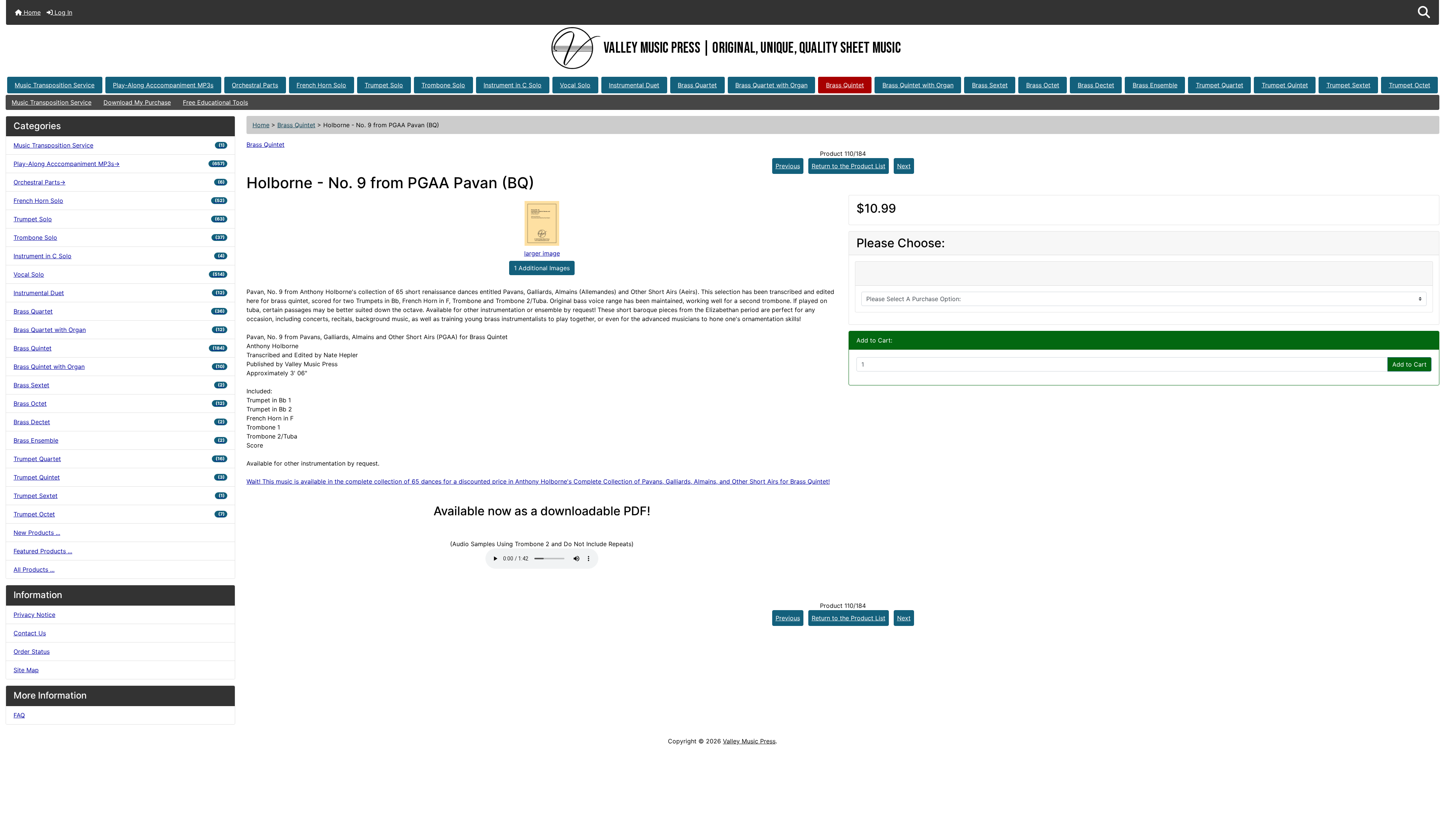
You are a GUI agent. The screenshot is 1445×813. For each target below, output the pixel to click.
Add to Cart (1409, 364)
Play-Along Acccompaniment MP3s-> (119, 163)
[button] (1424, 12)
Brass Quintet (845, 85)
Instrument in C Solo (512, 85)
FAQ (19, 715)
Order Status (32, 651)
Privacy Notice (34, 614)
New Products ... (37, 532)
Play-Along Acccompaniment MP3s (163, 85)
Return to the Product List (848, 166)
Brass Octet (1042, 85)
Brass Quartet (697, 85)
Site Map (26, 670)
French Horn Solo (321, 85)
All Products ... (34, 569)
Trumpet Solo (384, 85)
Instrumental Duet (634, 85)
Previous (788, 166)
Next (904, 166)
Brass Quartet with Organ (771, 85)
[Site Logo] (574, 48)
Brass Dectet (1096, 85)
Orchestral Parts (255, 85)
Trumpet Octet (1409, 85)
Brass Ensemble (1155, 85)
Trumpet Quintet (1285, 85)
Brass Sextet (990, 85)
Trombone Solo (443, 85)
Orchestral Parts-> (119, 182)
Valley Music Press (749, 741)
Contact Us (30, 633)
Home (31, 12)
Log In (62, 12)
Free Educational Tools (215, 102)
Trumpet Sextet (1348, 85)
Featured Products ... (43, 551)
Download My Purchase (137, 102)
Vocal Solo (575, 85)
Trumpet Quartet (1219, 85)
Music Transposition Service (54, 85)
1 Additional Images (542, 268)
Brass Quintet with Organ (918, 85)
